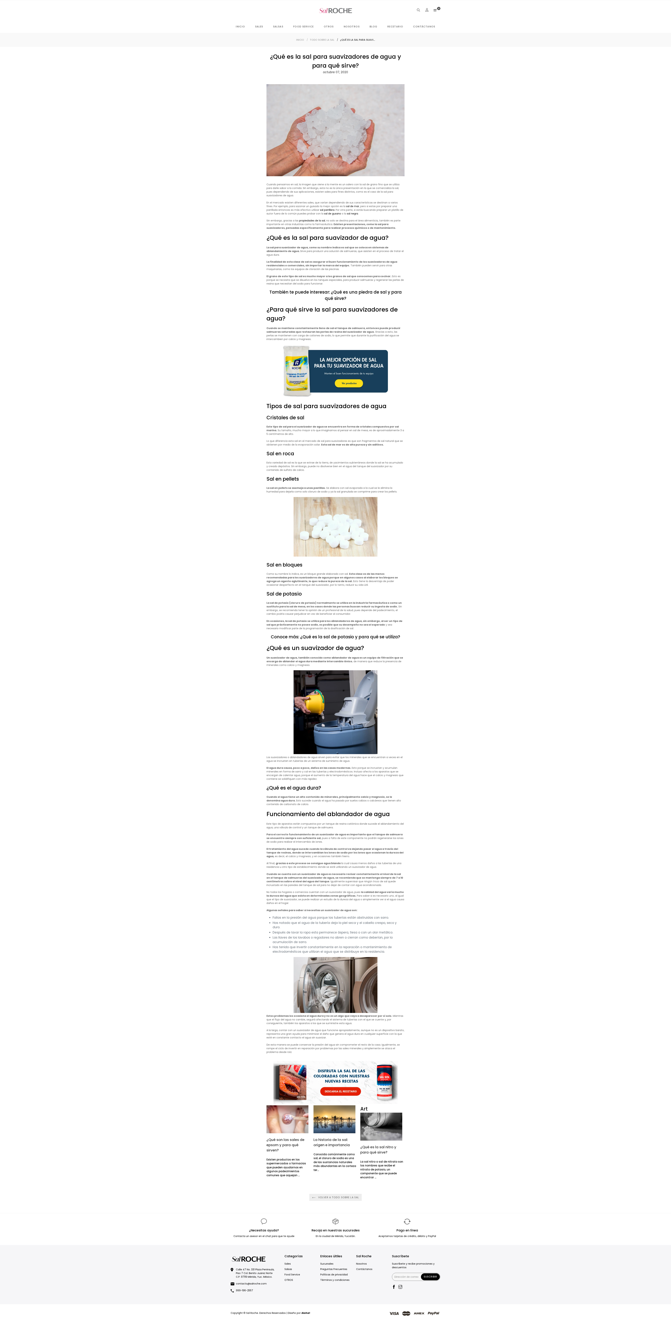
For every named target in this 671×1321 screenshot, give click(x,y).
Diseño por (299, 1313)
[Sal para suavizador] (335, 396)
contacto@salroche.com (251, 1283)
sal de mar (352, 206)
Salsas (288, 1269)
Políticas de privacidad (334, 1274)
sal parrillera (327, 210)
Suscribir (430, 1276)
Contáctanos (364, 1269)
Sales (287, 1263)
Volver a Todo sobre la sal (338, 1197)
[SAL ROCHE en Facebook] (394, 1287)
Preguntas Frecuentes (333, 1269)
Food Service (292, 1274)
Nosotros (361, 1263)
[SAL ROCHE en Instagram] (400, 1287)
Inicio (300, 40)
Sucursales (326, 1263)
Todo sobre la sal (322, 40)
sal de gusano (332, 213)
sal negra (352, 213)
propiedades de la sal (312, 220)
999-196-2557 (244, 1290)
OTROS (288, 1280)
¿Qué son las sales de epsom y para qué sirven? (285, 1145)
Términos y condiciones (334, 1280)
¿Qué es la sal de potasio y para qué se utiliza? (350, 637)
